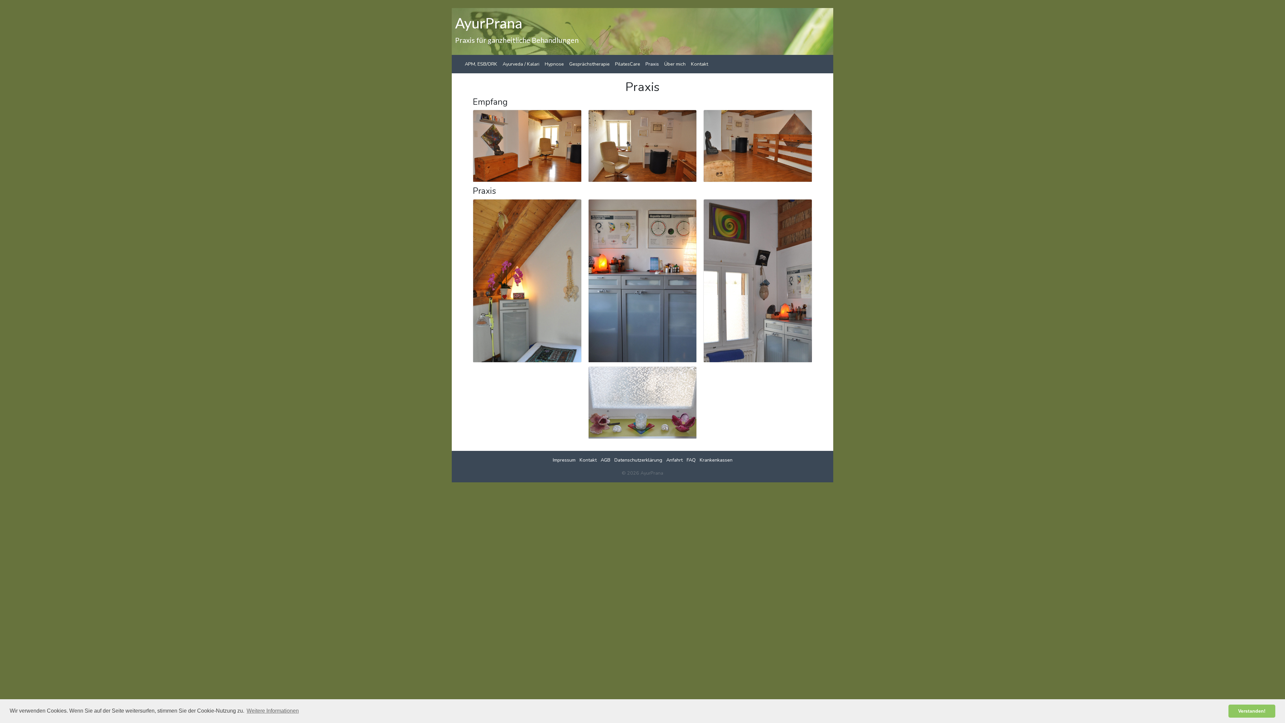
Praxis (652, 64)
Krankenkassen (716, 460)
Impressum (564, 460)
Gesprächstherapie (589, 64)
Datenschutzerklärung (638, 460)
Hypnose (554, 64)
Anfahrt (674, 460)
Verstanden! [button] (1252, 711)
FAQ (691, 460)
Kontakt (699, 64)
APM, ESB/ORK (481, 64)
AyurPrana (488, 22)
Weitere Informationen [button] (273, 711)
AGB (605, 460)
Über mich (675, 64)
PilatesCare (627, 64)
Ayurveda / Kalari (521, 64)
